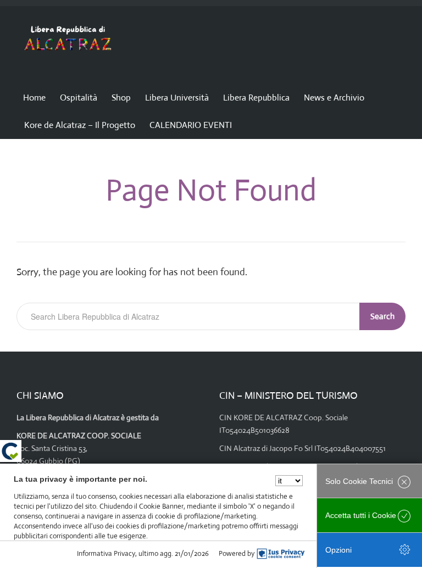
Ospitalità (78, 97)
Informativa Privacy (106, 553)
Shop (121, 97)
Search (382, 316)
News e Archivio (334, 97)
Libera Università (177, 97)
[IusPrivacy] (281, 553)
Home (34, 97)
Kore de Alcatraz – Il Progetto (79, 125)
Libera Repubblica (256, 97)
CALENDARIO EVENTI (190, 125)
